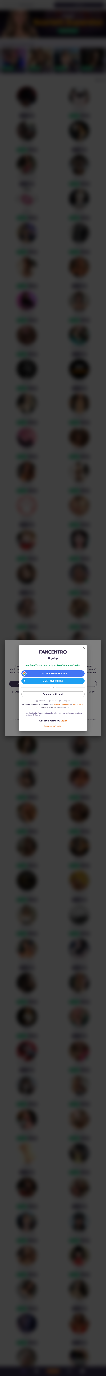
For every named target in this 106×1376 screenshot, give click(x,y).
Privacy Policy (78, 704)
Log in (64, 721)
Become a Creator (53, 726)
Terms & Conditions (61, 704)
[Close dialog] (84, 648)
